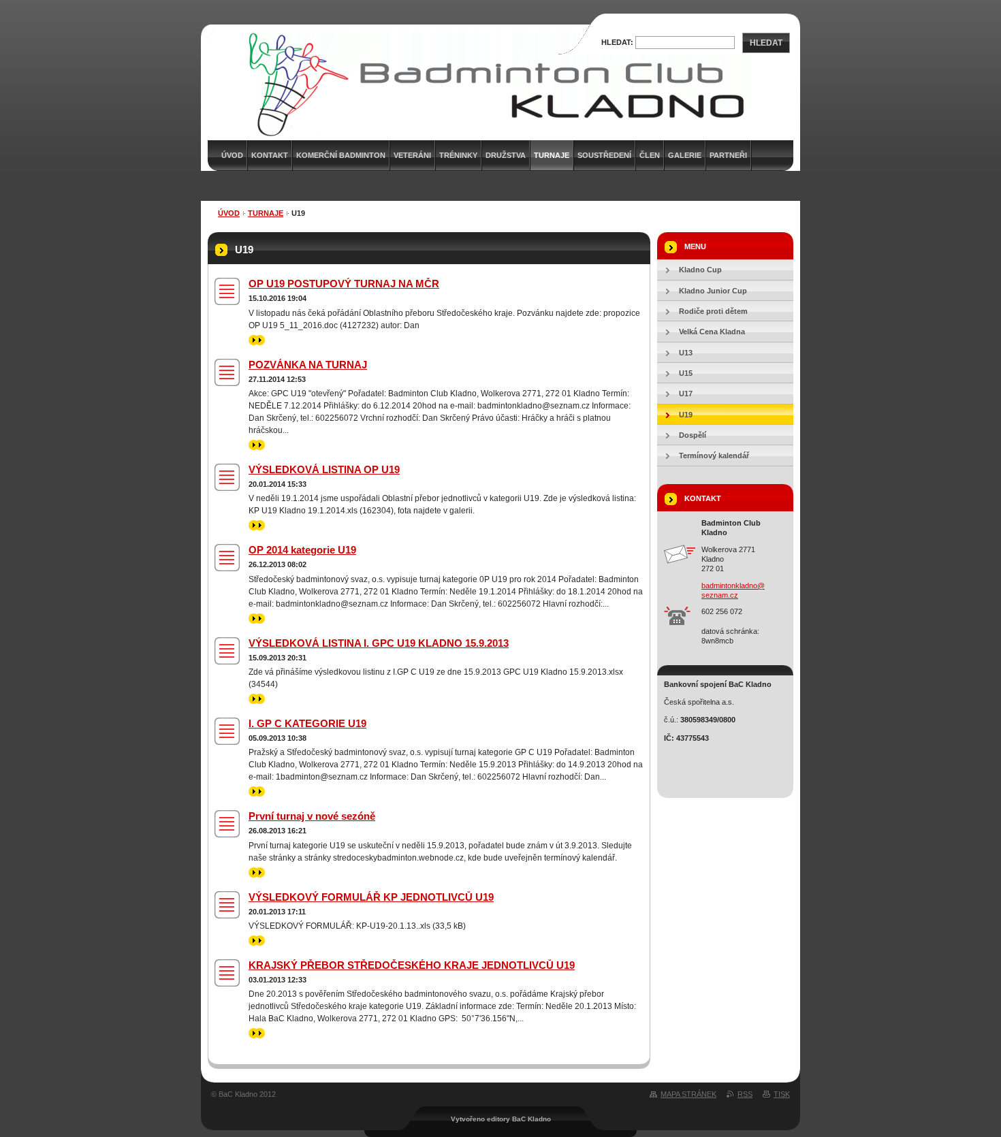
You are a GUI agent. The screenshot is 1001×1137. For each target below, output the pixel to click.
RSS (744, 1094)
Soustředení (604, 155)
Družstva (506, 155)
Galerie (684, 155)
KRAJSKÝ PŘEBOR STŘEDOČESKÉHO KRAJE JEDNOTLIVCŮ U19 (412, 965)
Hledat (766, 43)
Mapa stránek (688, 1094)
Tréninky (458, 155)
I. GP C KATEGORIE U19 (307, 723)
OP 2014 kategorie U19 (302, 550)
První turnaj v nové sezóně (312, 816)
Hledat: (617, 42)
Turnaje (551, 155)
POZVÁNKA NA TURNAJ (308, 364)
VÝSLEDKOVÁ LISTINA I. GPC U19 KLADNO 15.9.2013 (379, 643)
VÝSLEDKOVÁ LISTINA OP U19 (324, 469)
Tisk (782, 1094)
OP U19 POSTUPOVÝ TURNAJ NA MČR (344, 283)
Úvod (229, 213)
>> (253, 340)
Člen (649, 155)
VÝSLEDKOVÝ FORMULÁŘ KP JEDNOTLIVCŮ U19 (371, 897)
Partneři (728, 155)
